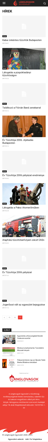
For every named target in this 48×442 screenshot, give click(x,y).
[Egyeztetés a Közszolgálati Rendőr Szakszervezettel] (8, 339)
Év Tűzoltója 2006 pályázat (17, 272)
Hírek (4, 36)
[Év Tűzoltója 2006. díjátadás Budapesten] (24, 126)
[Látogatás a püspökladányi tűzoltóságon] (24, 59)
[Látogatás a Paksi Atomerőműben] (24, 194)
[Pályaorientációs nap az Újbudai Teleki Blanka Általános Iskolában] (8, 363)
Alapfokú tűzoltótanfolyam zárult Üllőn (23, 240)
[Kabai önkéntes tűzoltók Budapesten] (24, 26)
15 (9, 317)
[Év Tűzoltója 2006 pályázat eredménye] (24, 161)
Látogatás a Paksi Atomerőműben (20, 207)
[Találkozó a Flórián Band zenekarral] (24, 94)
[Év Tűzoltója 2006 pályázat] (24, 258)
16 (15, 317)
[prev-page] (4, 317)
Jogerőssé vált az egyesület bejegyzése (23, 304)
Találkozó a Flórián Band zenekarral (21, 107)
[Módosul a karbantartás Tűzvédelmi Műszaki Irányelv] (8, 351)
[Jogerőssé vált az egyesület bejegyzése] (24, 291)
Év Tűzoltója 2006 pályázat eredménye (23, 175)
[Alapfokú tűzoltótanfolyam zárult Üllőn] (24, 226)
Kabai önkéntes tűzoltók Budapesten (22, 40)
